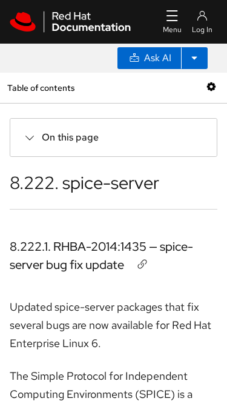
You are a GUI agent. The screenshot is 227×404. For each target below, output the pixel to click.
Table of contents (41, 87)
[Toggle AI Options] (194, 58)
